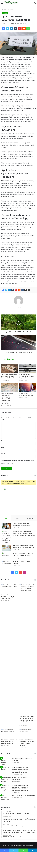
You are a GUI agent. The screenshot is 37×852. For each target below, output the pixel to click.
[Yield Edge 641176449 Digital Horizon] (6, 564)
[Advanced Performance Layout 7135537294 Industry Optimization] (9, 368)
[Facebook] (3, 290)
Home (4, 9)
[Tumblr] (12, 290)
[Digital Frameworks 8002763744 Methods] (27, 387)
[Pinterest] (16, 290)
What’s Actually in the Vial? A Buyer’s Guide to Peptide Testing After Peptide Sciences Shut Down (24, 533)
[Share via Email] (25, 290)
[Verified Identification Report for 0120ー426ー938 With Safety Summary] (6, 555)
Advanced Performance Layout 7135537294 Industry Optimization (9, 376)
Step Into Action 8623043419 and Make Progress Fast (26, 376)
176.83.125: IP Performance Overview (23, 795)
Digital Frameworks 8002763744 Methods (26, 394)
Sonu (5, 23)
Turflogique (10, 9)
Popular (17, 518)
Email (3, 447)
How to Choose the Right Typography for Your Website (8, 596)
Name (3, 441)
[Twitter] (6, 290)
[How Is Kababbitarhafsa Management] (6, 780)
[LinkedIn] (9, 290)
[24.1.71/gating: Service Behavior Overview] (6, 761)
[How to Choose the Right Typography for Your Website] (6, 526)
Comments (30, 518)
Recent (6, 518)
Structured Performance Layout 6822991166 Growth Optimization (9, 741)
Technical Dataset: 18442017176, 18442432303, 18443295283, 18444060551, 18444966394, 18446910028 (7, 398)
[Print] (29, 290)
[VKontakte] (22, 290)
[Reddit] (19, 290)
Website (3, 454)
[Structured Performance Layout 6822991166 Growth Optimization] (6, 548)
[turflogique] (11, 2)
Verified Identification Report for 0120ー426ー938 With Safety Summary (23, 555)
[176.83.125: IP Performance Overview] (6, 798)
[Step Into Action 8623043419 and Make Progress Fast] (27, 368)
